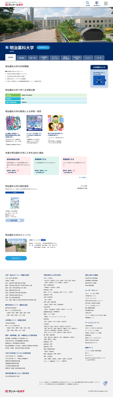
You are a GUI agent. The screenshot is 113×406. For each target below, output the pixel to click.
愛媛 (16, 297)
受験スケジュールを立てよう (93, 338)
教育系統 (46, 290)
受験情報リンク (89, 317)
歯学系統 (46, 344)
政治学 (50, 299)
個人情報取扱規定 (90, 308)
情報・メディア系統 (49, 314)
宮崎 (19, 300)
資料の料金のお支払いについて (93, 301)
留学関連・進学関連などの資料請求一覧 (16, 338)
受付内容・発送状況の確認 (92, 303)
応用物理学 (53, 330)
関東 (6, 285)
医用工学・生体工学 (65, 326)
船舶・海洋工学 (67, 332)
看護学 (46, 351)
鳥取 (10, 295)
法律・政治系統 (48, 297)
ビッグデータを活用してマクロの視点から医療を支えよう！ (33, 135)
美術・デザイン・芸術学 (66, 292)
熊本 (28, 300)
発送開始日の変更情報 (91, 280)
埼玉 (18, 285)
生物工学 (66, 330)
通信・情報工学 (58, 328)
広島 (18, 295)
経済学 (46, 304)
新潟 (14, 288)
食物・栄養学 (47, 359)
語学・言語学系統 (49, 285)
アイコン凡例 (84, 185)
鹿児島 (31, 300)
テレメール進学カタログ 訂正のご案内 (95, 315)
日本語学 (52, 287)
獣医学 (72, 337)
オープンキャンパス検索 (92, 330)
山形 (21, 283)
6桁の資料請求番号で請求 (12, 376)
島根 (16, 295)
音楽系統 (46, 295)
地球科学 (64, 321)
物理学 (50, 321)
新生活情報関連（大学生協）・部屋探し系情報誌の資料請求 (21, 346)
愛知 (16, 290)
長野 (17, 288)
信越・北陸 (8, 288)
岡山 (13, 295)
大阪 (16, 292)
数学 (45, 321)
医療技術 (51, 351)
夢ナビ (87, 353)
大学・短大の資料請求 (11, 278)
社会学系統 (47, 307)
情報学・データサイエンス (51, 317)
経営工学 (59, 332)
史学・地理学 (59, 280)
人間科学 (65, 282)
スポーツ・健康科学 (61, 361)
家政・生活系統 (48, 356)
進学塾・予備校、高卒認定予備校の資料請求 (17, 348)
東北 (6, 283)
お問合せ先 (88, 313)
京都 (13, 292)
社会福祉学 (52, 309)
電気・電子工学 (48, 328)
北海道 (7, 280)
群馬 (16, 285)
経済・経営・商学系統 (50, 302)
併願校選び (88, 335)
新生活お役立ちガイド (91, 343)
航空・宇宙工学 (54, 326)
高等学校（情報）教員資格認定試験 (15, 368)
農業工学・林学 (58, 337)
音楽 (51, 294)
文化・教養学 (58, 282)
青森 (10, 283)
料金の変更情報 (89, 285)
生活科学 (70, 359)
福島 (24, 283)
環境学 (58, 309)
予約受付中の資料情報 (91, 278)
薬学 (51, 346)
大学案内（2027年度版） (11, 211)
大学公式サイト (43, 47)
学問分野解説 (89, 326)
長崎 (25, 300)
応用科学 (60, 330)
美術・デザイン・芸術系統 (51, 292)
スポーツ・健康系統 (49, 361)
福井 (25, 288)
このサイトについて (90, 298)
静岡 (10, 290)
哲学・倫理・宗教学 (70, 280)
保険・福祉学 (57, 354)
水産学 (54, 339)
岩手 (13, 283)
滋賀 (10, 292)
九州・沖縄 (8, 300)
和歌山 (25, 292)
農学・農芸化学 (48, 337)
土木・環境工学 (72, 328)
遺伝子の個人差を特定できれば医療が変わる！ (55, 134)
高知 (18, 297)
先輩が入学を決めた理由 (92, 340)
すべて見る (82, 177)
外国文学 (52, 280)
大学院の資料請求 (10, 323)
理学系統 (46, 319)
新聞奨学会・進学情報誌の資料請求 (15, 343)
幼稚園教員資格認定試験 (12, 363)
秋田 (18, 283)
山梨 (31, 285)
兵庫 (18, 292)
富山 (19, 288)
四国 (6, 297)
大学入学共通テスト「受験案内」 (14, 356)
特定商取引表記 (89, 310)
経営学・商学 (52, 304)
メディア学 (62, 317)
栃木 (13, 285)
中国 (6, 295)
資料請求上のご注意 (82, 188)
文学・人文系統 (48, 278)
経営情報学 (60, 304)
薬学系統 (46, 346)
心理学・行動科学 (48, 282)
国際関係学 (57, 311)
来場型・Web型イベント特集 (93, 333)
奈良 (21, 292)
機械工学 (46, 326)
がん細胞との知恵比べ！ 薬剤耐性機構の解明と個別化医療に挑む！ (12, 135)
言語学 (58, 287)
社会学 (46, 309)
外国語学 (46, 287)
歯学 (51, 344)
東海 (6, 290)
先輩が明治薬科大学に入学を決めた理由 (99, 73)
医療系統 (46, 342)
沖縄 (34, 300)
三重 (18, 290)
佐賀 (22, 300)
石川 (22, 288)
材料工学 (46, 330)
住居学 (64, 359)
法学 (45, 299)
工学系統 (46, 324)
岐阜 (13, 290)
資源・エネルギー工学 (50, 332)
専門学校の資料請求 (10, 308)
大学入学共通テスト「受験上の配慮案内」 (17, 358)
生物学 (58, 321)
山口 (21, 295)
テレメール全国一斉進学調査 (93, 351)
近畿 (6, 292)
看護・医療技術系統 (49, 349)
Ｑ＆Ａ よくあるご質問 (92, 293)
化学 (54, 321)
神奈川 (27, 285)
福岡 (14, 300)
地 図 (43, 240)
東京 (24, 285)
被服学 (54, 359)
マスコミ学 (69, 309)
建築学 (65, 328)
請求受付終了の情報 (90, 283)
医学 (51, 341)
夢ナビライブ (89, 355)
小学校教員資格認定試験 (12, 366)
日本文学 (46, 280)
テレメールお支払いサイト (92, 305)
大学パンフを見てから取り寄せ (94, 328)
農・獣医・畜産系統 (49, 335)
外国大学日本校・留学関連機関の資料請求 (17, 341)
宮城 (16, 283)
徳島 (13, 297)
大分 (17, 300)
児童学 (59, 359)
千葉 (21, 285)
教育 (51, 290)
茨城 (10, 285)
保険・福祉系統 (48, 354)
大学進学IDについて (90, 296)
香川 (10, 297)
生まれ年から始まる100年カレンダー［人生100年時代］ (95, 359)
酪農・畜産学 (47, 339)
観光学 (63, 309)
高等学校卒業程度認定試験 (12, 361)
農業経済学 (66, 337)
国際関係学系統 (48, 312)
